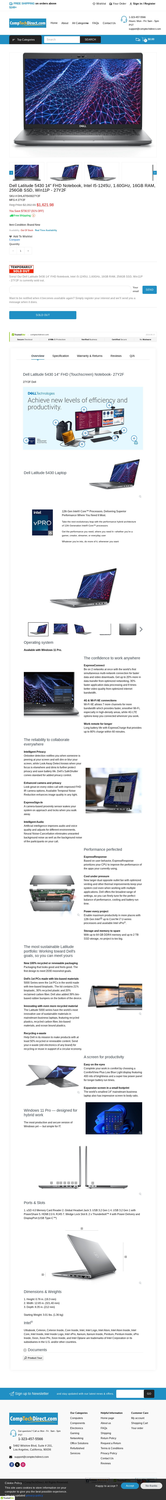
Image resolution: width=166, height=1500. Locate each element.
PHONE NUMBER (96, 753)
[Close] (139, 712)
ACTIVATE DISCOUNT (113, 784)
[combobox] (95, 761)
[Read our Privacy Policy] (136, 776)
